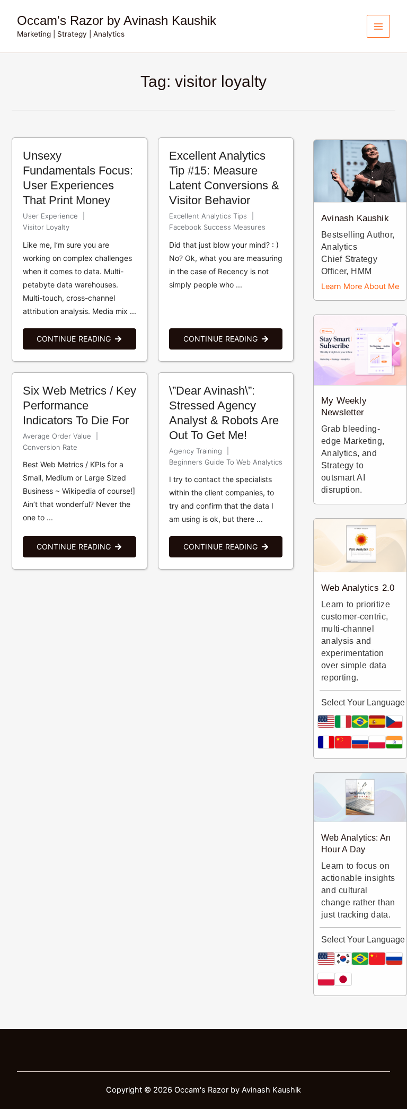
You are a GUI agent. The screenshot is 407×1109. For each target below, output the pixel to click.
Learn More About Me (360, 286)
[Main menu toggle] (378, 26)
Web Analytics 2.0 (357, 588)
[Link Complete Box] (79, 249)
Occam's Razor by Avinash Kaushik (116, 21)
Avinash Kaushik (354, 218)
